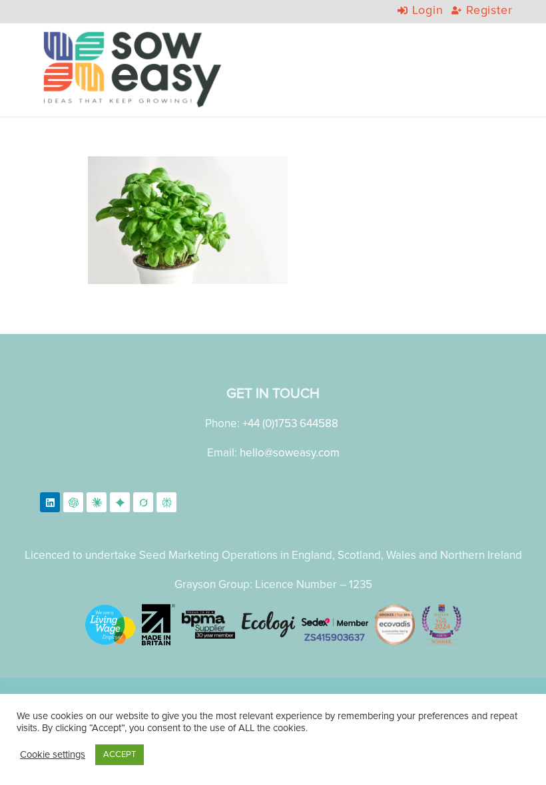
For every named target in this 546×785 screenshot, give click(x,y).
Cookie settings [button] (52, 754)
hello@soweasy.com (290, 453)
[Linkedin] (50, 502)
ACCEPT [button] (119, 754)
